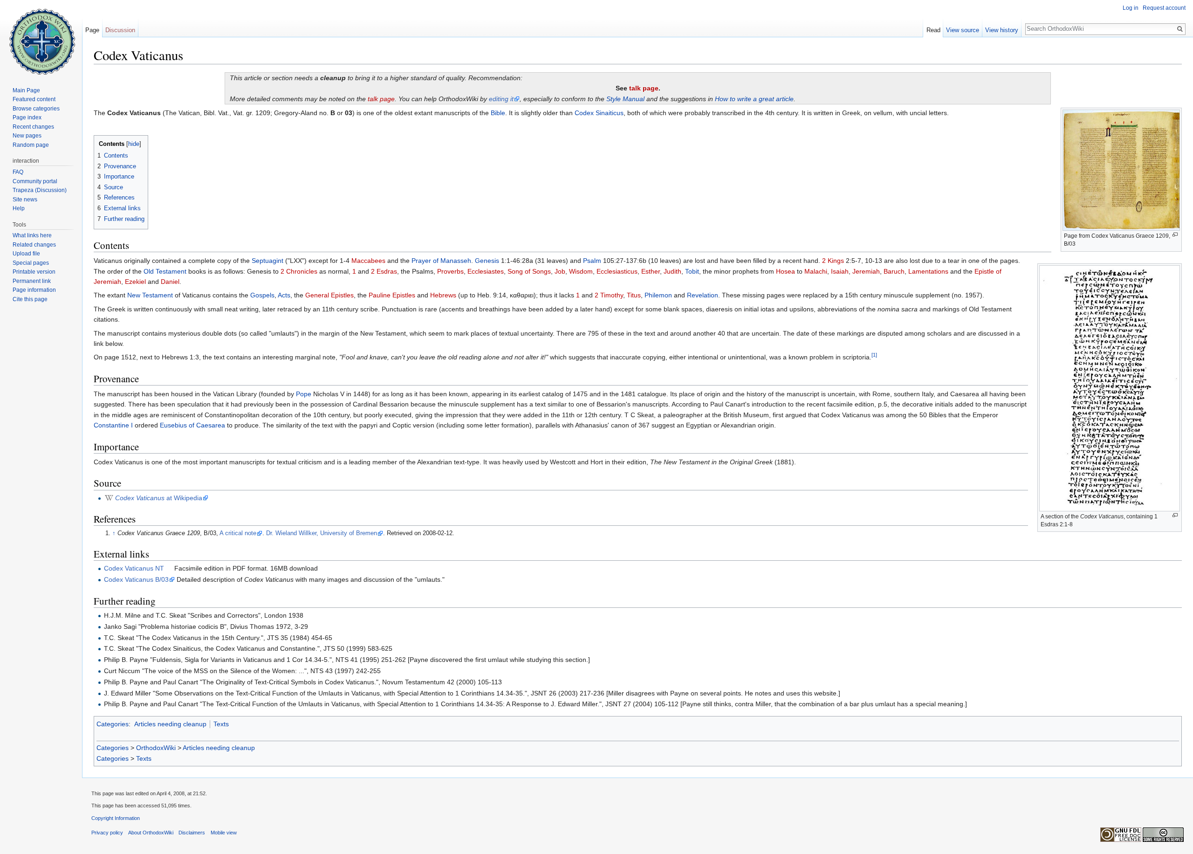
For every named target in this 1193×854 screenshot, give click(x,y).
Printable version (34, 272)
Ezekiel (135, 281)
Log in (1130, 8)
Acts (284, 295)
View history (1001, 30)
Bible (498, 113)
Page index (27, 117)
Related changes (34, 244)
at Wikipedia (158, 498)
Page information (34, 290)
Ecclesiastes (485, 271)
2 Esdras (384, 271)
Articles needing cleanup (170, 724)
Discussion (120, 30)
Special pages (31, 263)
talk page (643, 88)
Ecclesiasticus (617, 271)
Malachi (815, 271)
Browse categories (36, 108)
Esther (650, 271)
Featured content (34, 99)
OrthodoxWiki (156, 747)
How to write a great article (754, 99)
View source (962, 30)
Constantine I (113, 425)
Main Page (26, 90)
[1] (874, 355)
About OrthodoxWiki (150, 832)
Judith (672, 271)
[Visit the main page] (41, 37)
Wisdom (581, 271)
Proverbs (450, 271)
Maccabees (368, 260)
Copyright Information (115, 818)
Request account (1164, 8)
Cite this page (30, 299)
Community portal (35, 181)
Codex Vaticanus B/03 (136, 579)
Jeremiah (866, 271)
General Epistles (329, 295)
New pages (27, 135)
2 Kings (833, 260)
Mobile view (224, 832)
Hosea (785, 271)
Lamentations (928, 271)
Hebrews (443, 295)
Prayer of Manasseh (441, 260)
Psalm (592, 260)
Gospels (262, 295)
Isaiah (840, 271)
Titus (634, 295)
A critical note (237, 533)
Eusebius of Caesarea (192, 425)
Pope (303, 394)
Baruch (894, 271)
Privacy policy (107, 832)
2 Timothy (609, 295)
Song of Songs (529, 271)
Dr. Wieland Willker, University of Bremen (321, 533)
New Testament (150, 295)
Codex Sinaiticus (599, 113)
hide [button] (133, 144)
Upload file (26, 253)
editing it (501, 99)
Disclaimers (191, 832)
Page (92, 30)
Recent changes (33, 127)
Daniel (170, 281)
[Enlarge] (1175, 234)
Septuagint (267, 260)
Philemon (658, 295)
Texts (221, 724)
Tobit (692, 271)
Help (19, 208)
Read (933, 30)
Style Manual (625, 99)
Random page (31, 145)
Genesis (487, 260)
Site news (25, 199)
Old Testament (165, 271)
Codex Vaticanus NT (134, 568)
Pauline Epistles (392, 295)
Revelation (702, 295)
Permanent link (32, 281)
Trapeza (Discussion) (40, 190)
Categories (112, 724)
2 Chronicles (299, 271)
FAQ (18, 172)
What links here (32, 235)
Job (560, 271)
